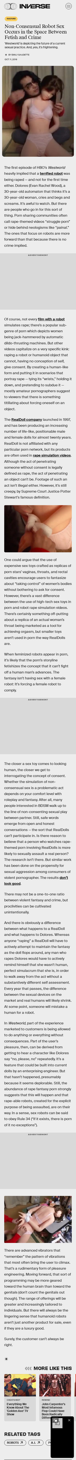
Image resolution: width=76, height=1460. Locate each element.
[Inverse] (35, 6)
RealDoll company (26, 419)
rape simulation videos (52, 455)
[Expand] (55, 1420)
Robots (13, 1443)
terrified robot (51, 173)
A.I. (33, 1443)
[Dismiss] (69, 1420)
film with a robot (51, 319)
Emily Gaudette (20, 54)
